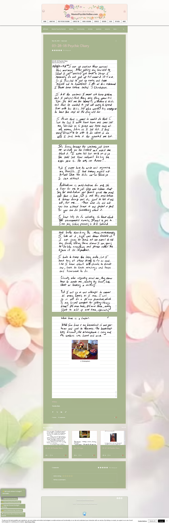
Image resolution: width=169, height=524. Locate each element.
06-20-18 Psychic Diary (54, 448)
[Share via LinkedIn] (61, 412)
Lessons (107, 29)
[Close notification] (23, 490)
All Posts (45, 29)
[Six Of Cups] (84, 438)
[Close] (167, 521)
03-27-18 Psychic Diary (111, 448)
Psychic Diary (56, 406)
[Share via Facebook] (53, 412)
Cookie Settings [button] (142, 521)
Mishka (71, 29)
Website (80, 518)
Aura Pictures (88, 518)
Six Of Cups (78, 448)
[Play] (43, 11)
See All (124, 427)
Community (80, 29)
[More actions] (116, 41)
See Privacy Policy (30, 522)
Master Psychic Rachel (59, 29)
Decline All (152, 521)
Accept (161, 521)
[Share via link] (66, 412)
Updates (98, 29)
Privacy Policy (90, 500)
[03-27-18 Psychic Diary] (113, 438)
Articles (90, 29)
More (115, 29)
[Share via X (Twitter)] (57, 412)
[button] (124, 11)
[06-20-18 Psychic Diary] (56, 438)
